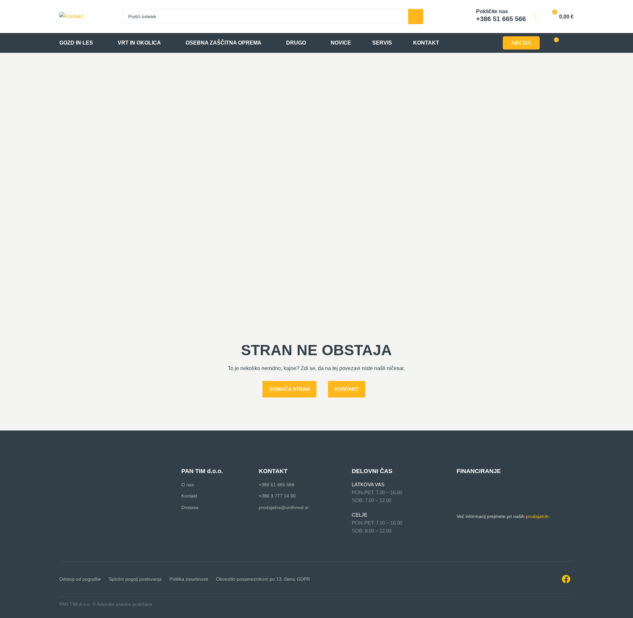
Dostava (189, 507)
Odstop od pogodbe (80, 579)
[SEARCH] (415, 16)
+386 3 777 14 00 (277, 495)
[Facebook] (566, 579)
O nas (187, 484)
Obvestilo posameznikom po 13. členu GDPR (263, 579)
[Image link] (92, 472)
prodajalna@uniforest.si (283, 507)
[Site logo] (71, 16)
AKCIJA (521, 43)
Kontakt (189, 495)
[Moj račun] (570, 43)
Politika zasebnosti (188, 579)
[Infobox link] (494, 16)
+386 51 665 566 (276, 484)
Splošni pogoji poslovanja (135, 579)
